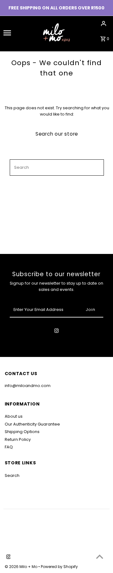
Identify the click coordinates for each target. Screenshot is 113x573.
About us (14, 416)
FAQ (9, 447)
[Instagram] (56, 331)
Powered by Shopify (59, 566)
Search (12, 475)
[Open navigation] (12, 33)
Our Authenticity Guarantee (32, 424)
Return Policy (18, 439)
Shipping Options (22, 431)
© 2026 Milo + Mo (21, 566)
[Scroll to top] (100, 557)
